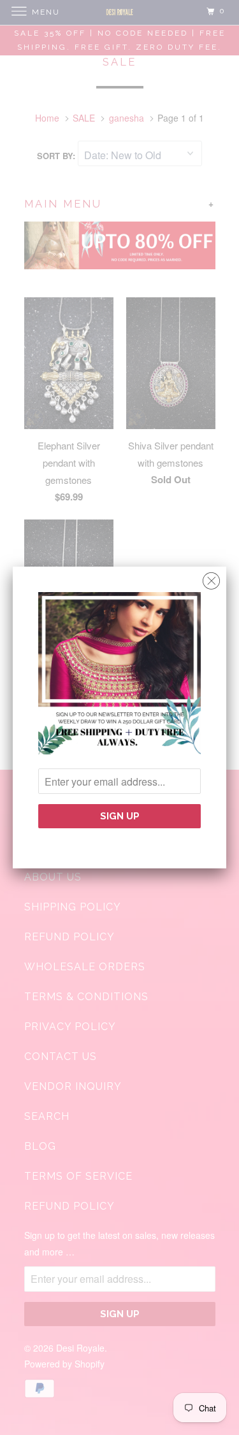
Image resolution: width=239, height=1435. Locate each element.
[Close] (211, 578)
